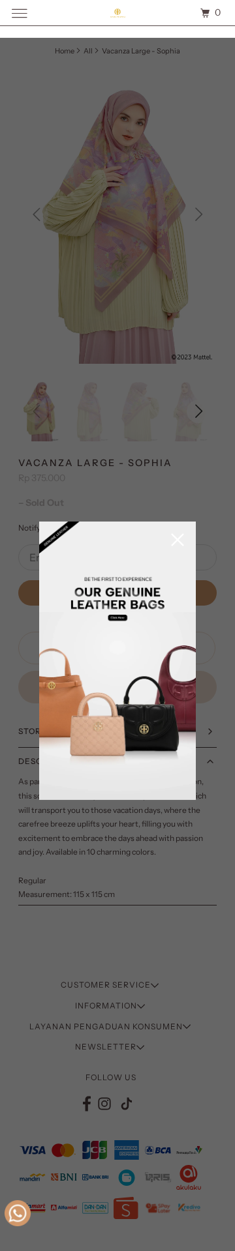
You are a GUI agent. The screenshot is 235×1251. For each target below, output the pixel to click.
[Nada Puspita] (117, 12)
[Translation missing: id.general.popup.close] (177, 541)
